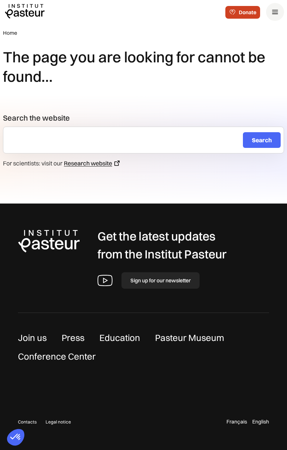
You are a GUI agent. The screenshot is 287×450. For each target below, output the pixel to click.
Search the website (36, 117)
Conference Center (57, 356)
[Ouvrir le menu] (275, 12)
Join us (32, 337)
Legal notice (58, 422)
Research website (88, 163)
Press (73, 337)
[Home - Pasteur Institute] (24, 11)
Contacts (27, 422)
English (260, 421)
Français (236, 421)
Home (10, 33)
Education (119, 337)
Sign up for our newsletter (160, 280)
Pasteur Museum (189, 337)
